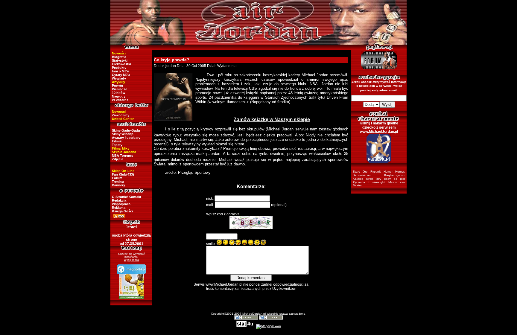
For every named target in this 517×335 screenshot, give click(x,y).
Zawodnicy (120, 115)
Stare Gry (360, 171)
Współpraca (121, 204)
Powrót (117, 85)
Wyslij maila (131, 259)
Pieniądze (119, 89)
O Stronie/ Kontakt (126, 197)
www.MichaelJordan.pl (224, 284)
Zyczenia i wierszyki (368, 182)
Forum (117, 178)
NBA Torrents (122, 155)
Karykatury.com (394, 175)
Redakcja (119, 200)
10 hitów (118, 93)
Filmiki (117, 141)
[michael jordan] (258, 22)
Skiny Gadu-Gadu (126, 130)
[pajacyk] (379, 148)
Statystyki (119, 60)
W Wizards (120, 100)
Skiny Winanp (122, 134)
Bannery (118, 185)
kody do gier (394, 178)
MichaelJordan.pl (254, 313)
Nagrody (118, 96)
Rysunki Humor (381, 171)
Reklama (118, 207)
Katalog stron (363, 178)
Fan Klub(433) (123, 174)
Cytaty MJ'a (121, 75)
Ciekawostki (121, 64)
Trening (118, 181)
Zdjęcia (117, 159)
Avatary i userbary (126, 137)
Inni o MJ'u (120, 71)
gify (378, 178)
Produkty (119, 67)
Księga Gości (122, 211)
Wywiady (119, 78)
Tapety (117, 145)
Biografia (119, 57)
